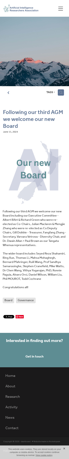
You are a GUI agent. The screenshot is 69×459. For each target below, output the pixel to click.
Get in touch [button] (34, 356)
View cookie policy (44, 455)
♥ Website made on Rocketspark (46, 441)
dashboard (25, 441)
